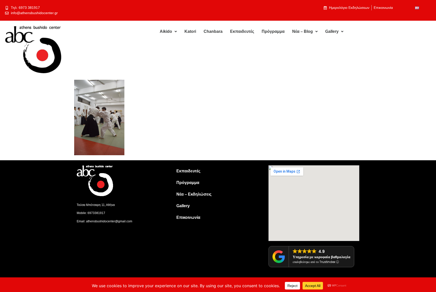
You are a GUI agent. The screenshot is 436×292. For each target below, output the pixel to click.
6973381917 (96, 213)
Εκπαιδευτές (242, 31)
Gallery (332, 31)
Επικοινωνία (188, 217)
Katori (190, 31)
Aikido (166, 31)
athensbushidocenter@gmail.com (109, 221)
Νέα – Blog (302, 31)
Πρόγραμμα (273, 31)
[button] (168, 31)
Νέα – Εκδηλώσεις (193, 194)
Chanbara (213, 31)
